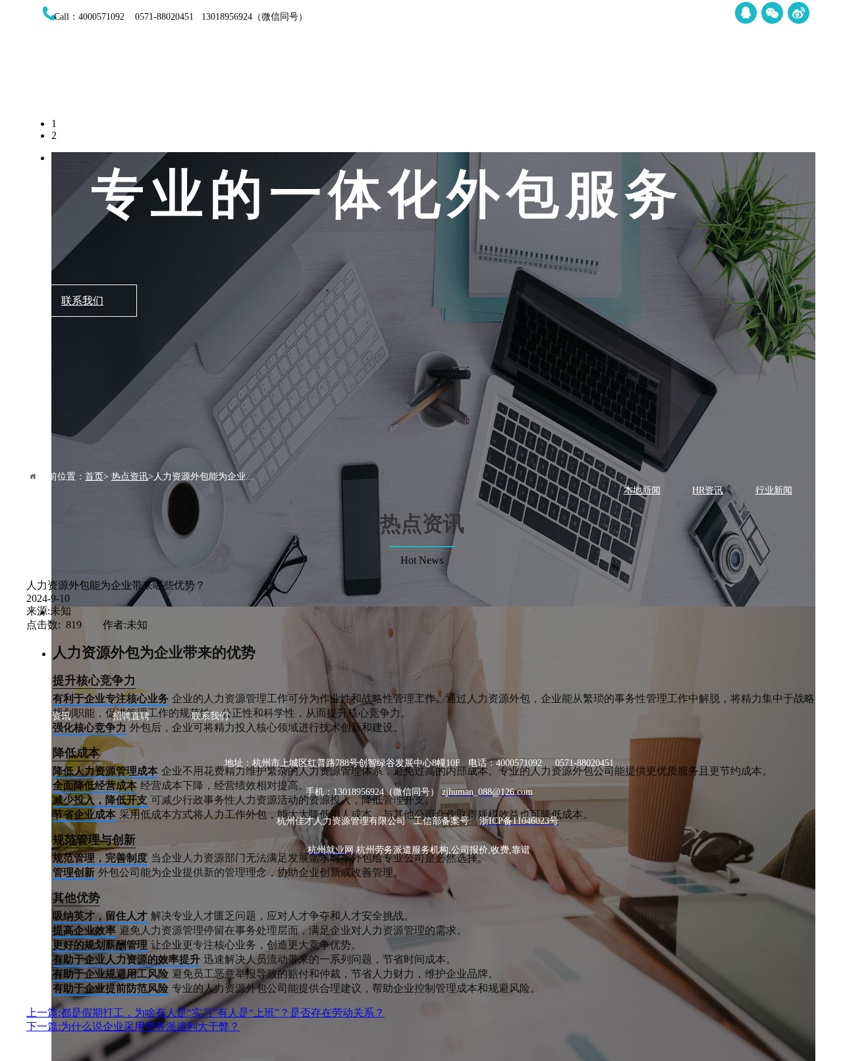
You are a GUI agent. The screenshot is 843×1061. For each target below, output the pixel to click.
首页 (406, 72)
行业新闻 (773, 490)
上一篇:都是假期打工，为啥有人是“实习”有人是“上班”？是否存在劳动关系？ (205, 1012)
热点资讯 (643, 72)
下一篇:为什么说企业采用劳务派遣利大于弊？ (133, 1026)
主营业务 (564, 72)
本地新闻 (642, 490)
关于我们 (485, 72)
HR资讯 (707, 490)
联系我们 (801, 72)
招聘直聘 (722, 72)
